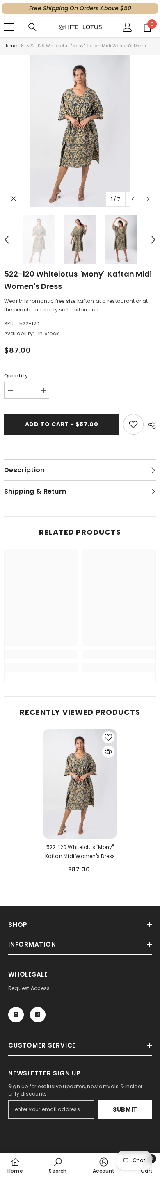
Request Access (29, 988)
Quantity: (16, 375)
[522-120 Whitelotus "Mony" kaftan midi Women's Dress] (80, 784)
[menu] (9, 27)
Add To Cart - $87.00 (61, 424)
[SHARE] (150, 425)
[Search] (32, 27)
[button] (133, 199)
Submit (125, 1109)
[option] (80, 131)
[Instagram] (16, 1014)
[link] (41, 654)
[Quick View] (108, 752)
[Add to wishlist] (133, 424)
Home (10, 46)
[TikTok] (38, 1014)
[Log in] (127, 27)
